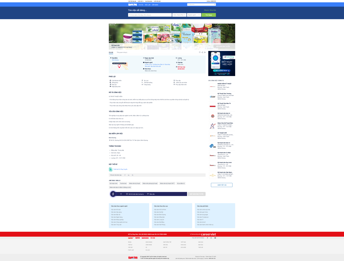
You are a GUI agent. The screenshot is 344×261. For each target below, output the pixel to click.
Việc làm (147, 5)
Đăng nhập (213, 10)
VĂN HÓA (165, 244)
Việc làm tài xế (201, 222)
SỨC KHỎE (183, 247)
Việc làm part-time (202, 212)
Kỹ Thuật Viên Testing (224, 93)
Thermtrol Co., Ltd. (223, 154)
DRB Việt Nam (221, 85)
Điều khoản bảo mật (191, 258)
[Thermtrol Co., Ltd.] (212, 155)
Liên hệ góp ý (200, 258)
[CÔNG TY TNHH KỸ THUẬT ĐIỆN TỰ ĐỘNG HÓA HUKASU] (212, 126)
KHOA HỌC (183, 244)
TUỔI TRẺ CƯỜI (157, 1)
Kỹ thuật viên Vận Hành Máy (225, 172)
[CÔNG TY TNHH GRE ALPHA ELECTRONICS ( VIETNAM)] (212, 136)
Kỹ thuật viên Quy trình (225, 162)
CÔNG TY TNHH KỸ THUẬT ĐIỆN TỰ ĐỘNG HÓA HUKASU (225, 125)
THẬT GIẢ (200, 247)
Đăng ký (206, 10)
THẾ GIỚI (130, 247)
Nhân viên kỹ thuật (134, 183)
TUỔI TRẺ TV (140, 1)
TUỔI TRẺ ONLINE (132, 1)
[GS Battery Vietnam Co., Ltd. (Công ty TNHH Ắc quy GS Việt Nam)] (212, 145)
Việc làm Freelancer (203, 217)
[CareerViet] (208, 234)
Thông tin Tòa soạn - (200, 256)
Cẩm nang (155, 5)
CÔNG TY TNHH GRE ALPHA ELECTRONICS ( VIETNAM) (225, 135)
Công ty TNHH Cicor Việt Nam (226, 95)
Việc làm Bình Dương (160, 214)
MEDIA (129, 242)
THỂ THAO (183, 242)
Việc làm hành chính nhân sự (205, 224)
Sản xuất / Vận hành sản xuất (153, 66)
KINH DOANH (149, 242)
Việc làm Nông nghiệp (117, 219)
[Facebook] (207, 238)
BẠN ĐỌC (200, 244)
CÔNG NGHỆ (149, 244)
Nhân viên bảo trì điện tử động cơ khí (120, 187)
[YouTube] (215, 238)
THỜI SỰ (130, 244)
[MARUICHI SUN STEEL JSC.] (212, 116)
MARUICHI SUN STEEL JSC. (225, 115)
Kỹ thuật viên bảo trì (224, 113)
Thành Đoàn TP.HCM (211, 256)
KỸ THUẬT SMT (222, 133)
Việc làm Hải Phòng (159, 224)
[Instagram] (211, 238)
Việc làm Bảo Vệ (115, 214)
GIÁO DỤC (200, 242)
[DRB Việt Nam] (212, 86)
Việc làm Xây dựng (116, 212)
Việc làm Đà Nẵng (159, 222)
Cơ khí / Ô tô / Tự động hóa (152, 64)
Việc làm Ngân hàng (116, 217)
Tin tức (140, 5)
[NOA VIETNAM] (212, 106)
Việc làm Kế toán (116, 209)
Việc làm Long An (159, 219)
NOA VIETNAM (221, 105)
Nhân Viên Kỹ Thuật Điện (225, 123)
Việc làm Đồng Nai (159, 217)
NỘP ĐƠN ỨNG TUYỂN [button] (223, 46)
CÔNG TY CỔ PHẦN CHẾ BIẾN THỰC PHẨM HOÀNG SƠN (225, 174)
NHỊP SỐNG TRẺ (167, 242)
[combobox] (150, 15)
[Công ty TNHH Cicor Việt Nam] (212, 96)
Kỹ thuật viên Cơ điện (224, 152)
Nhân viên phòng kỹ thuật (150, 183)
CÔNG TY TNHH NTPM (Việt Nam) (122, 47)
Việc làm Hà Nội (158, 212)
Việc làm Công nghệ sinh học (119, 222)
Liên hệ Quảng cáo (180, 258)
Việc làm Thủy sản (116, 224)
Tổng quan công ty (122, 52)
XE (146, 247)
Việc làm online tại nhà (203, 209)
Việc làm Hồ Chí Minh (160, 209)
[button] (199, 52)
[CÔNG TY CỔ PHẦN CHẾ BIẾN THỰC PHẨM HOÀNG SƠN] (212, 175)
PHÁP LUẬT (131, 250)
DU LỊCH (148, 250)
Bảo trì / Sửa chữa (165, 64)
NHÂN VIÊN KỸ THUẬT (224, 83)
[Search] (214, 4)
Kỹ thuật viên (113, 183)
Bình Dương (115, 60)
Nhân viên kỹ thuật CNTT (167, 183)
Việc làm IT (200, 219)
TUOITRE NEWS (148, 1)
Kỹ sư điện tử (181, 183)
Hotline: (210, 258)
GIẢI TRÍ (165, 247)
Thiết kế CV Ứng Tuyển (120, 169)
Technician (123, 183)
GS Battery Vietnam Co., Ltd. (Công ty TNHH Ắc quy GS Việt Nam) (226, 145)
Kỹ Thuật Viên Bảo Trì (224, 103)
